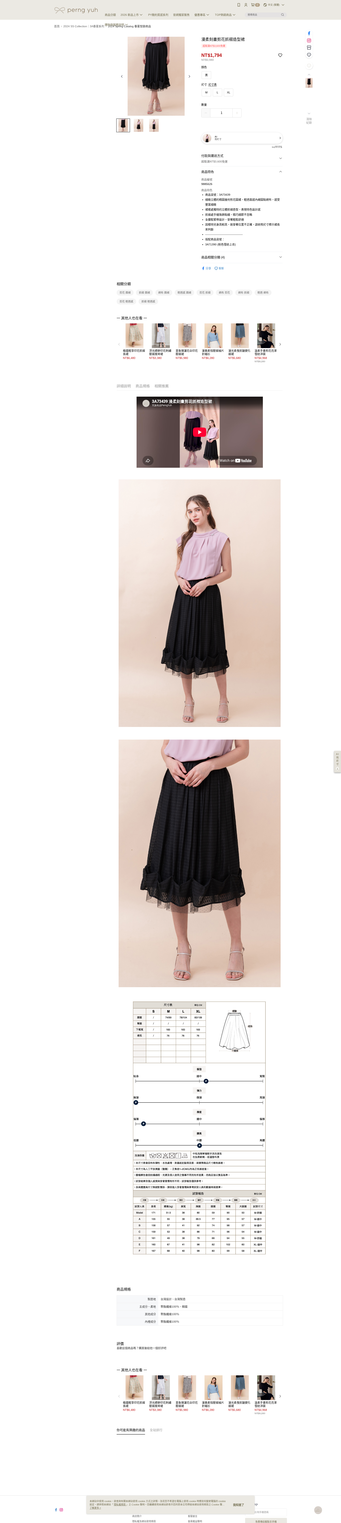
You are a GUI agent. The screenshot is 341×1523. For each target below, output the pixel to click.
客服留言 (192, 1516)
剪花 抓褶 (205, 292)
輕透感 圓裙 (184, 292)
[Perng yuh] (76, 10)
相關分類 (124, 284)
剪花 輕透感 (126, 301)
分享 (208, 268)
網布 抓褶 (243, 292)
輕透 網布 (263, 292)
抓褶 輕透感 (148, 301)
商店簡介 (137, 1516)
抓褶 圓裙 (144, 292)
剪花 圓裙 (125, 292)
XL (228, 92)
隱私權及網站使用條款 (144, 1521)
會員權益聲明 (195, 1521)
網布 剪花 (224, 292)
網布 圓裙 (163, 292)
